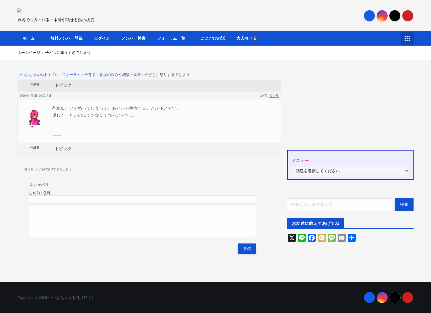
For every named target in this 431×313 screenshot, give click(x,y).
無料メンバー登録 (66, 38)
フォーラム (71, 75)
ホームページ (28, 53)
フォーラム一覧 (171, 38)
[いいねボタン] (57, 130)
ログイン (102, 38)
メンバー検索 (133, 38)
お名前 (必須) (40, 193)
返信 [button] (263, 96)
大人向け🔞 (247, 38)
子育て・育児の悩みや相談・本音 (112, 75)
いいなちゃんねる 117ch (38, 75)
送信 (247, 248)
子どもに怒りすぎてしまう (68, 53)
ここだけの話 (213, 38)
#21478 (274, 95)
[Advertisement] (350, 107)
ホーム (29, 38)
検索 (404, 204)
